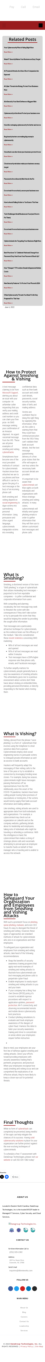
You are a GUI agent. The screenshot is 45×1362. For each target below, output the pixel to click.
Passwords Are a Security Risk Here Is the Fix (19, 179)
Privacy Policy (27, 1346)
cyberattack (23, 1128)
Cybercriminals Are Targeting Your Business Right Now (22, 241)
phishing (34, 922)
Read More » (8, 52)
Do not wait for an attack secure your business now (21, 229)
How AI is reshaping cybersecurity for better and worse (22, 125)
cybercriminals (28, 484)
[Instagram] (34, 1288)
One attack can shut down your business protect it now (22, 152)
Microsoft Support (10, 392)
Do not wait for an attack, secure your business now (21, 191)
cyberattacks (8, 452)
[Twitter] (16, 1288)
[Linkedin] (28, 1288)
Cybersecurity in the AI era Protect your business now (22, 113)
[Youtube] (22, 1288)
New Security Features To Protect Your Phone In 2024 (22, 283)
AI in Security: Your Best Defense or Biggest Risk (20, 102)
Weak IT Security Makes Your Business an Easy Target (22, 59)
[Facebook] (10, 1288)
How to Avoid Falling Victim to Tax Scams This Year (21, 202)
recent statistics (16, 638)
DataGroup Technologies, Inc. (24, 1344)
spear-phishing (10, 925)
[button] (4, 25)
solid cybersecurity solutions (19, 1139)
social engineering (10, 502)
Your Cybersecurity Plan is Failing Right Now (18, 48)
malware (20, 925)
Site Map (39, 1346)
